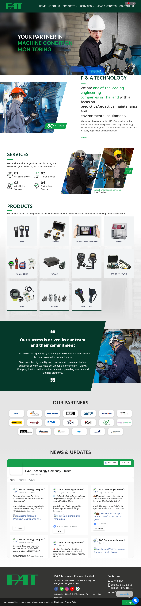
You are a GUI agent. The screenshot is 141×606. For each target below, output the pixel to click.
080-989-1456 (118, 584)
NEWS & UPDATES (107, 6)
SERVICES (86, 6)
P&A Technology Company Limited (48, 471)
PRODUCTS (69, 6)
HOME (42, 6)
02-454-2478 (117, 580)
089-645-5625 (118, 588)
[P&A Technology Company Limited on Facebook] (16, 468)
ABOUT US (54, 6)
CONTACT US (126, 6)
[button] (10, 43)
